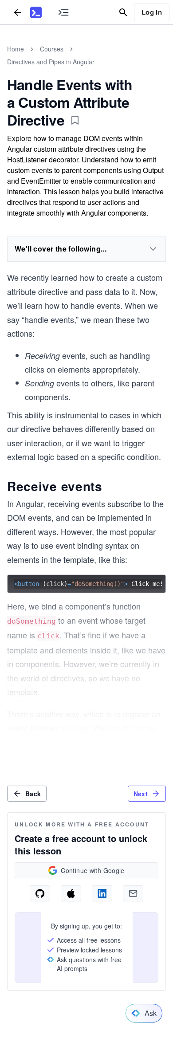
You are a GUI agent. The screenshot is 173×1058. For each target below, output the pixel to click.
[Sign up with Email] (133, 893)
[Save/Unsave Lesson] (75, 120)
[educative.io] (36, 12)
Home (15, 48)
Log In (152, 12)
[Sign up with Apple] (71, 893)
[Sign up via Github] (40, 893)
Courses (51, 48)
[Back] (17, 12)
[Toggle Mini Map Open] (63, 12)
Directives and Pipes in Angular (50, 61)
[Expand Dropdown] (153, 249)
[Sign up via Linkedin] (102, 893)
